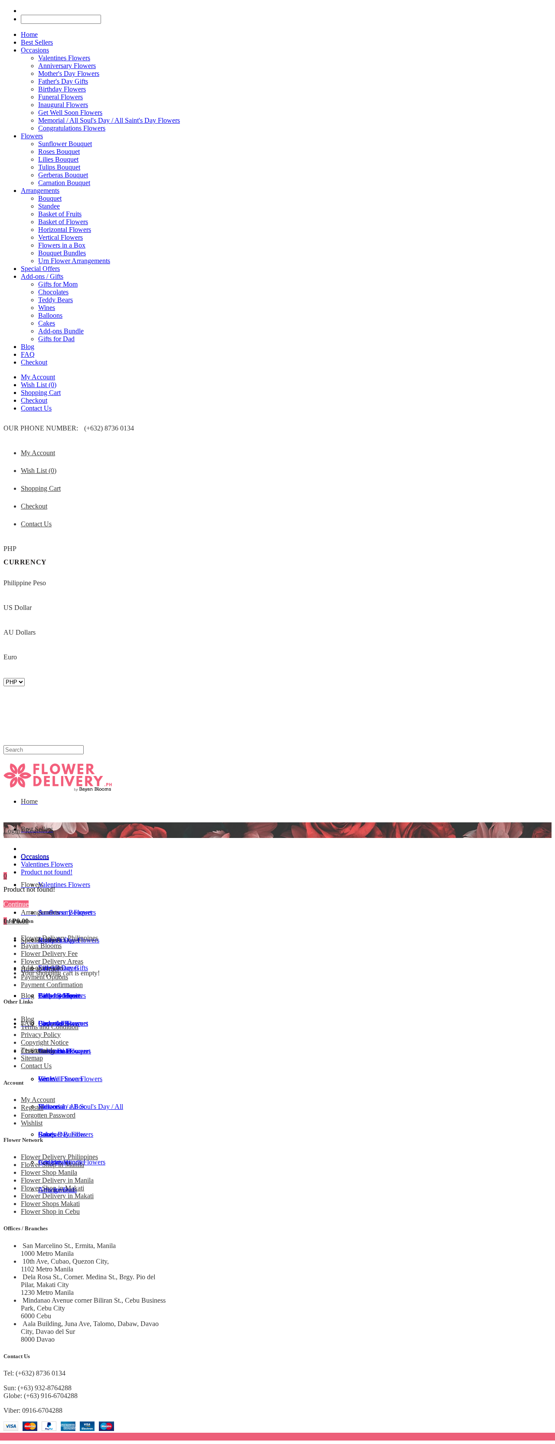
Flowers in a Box (61, 245)
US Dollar (17, 607)
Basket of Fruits (60, 214)
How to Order (40, 969)
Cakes (46, 323)
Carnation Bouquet (64, 182)
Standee (49, 206)
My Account (38, 377)
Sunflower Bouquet (65, 143)
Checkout (34, 400)
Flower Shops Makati (50, 1203)
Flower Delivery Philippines (59, 938)
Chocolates (53, 292)
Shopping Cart (41, 392)
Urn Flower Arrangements (74, 260)
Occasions (35, 856)
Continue (16, 904)
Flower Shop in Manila (52, 1164)
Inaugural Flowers (63, 104)
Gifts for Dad (56, 338)
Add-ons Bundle (61, 331)
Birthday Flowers (62, 89)
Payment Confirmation (52, 984)
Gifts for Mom (58, 284)
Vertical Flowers (60, 237)
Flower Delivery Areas (52, 961)
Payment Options (44, 977)
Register (32, 1107)
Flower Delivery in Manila (57, 1180)
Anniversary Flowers (67, 65)
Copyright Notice (45, 1042)
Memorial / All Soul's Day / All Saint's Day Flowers (109, 120)
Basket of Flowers (63, 221)
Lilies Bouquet (58, 159)
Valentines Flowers (64, 58)
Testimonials (38, 1050)
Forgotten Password (48, 1115)
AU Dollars (19, 632)
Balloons (50, 315)
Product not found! (46, 872)
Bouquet (50, 198)
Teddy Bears (55, 299)
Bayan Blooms (41, 945)
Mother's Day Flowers (68, 73)
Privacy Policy (41, 1034)
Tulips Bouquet (59, 167)
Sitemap (32, 1058)
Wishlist (31, 1123)
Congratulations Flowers (71, 128)
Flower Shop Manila (49, 1172)
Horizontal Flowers (64, 229)
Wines (46, 307)
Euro (10, 657)
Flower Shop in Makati (52, 1188)
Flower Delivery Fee (49, 953)
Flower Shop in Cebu (50, 1211)
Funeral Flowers (60, 97)
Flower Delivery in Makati (57, 1196)
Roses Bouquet (59, 151)
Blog (27, 1019)
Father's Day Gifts (63, 81)
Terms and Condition (49, 1026)
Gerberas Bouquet (63, 175)
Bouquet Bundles (62, 253)
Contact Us (36, 408)
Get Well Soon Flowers (70, 112)
